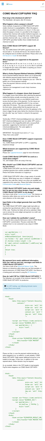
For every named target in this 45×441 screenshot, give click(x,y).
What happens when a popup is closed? (18, 24)
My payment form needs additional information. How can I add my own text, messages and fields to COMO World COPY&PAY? (22, 262)
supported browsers (16, 152)
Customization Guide (9, 184)
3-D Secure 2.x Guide (9, 56)
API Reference (32, 272)
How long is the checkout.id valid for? (17, 18)
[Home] (8, 4)
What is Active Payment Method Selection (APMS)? (22, 73)
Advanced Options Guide (25, 266)
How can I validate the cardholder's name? (19, 218)
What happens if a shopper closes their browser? (21, 93)
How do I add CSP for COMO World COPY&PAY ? (22, 276)
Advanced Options (25, 184)
